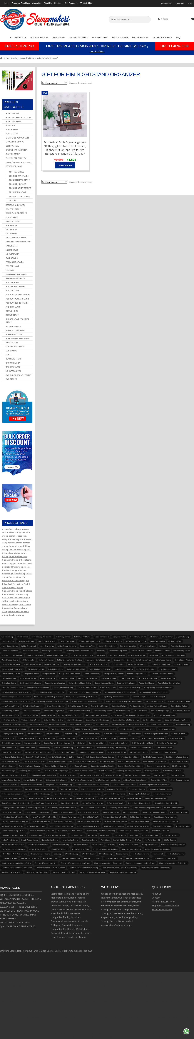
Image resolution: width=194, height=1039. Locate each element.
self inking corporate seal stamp (128, 771)
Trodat (12, 200)
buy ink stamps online (163, 747)
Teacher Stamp (122, 854)
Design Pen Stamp (17, 184)
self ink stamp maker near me (115, 821)
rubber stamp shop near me (155, 798)
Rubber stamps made (26, 738)
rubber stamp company (66, 646)
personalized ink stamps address (60, 798)
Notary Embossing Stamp (40, 854)
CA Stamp (57, 854)
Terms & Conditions (162, 909)
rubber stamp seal (28, 646)
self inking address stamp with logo (79, 650)
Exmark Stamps (13, 221)
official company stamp (77, 706)
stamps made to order (137, 724)
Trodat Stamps (13, 367)
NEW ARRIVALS (12, 250)
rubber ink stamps (162, 650)
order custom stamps (55, 706)
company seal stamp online (13, 669)
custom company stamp (90, 734)
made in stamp (44, 747)
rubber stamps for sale (148, 678)
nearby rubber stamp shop (57, 655)
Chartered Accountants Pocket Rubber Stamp (119, 867)
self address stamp (9, 678)
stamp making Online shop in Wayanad (17, 692)
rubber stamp (22, 594)
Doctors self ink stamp (60, 844)
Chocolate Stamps (15, 141)
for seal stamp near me (41, 821)
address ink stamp (183, 724)
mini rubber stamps (74, 720)
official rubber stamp (56, 724)
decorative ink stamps (68, 789)
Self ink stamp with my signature (14, 854)
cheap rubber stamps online (34, 761)
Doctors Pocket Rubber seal (38, 844)
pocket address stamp (12, 566)
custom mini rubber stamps (91, 775)
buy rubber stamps (108, 678)
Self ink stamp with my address (13, 849)
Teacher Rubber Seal (9, 858)
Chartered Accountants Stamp (165, 858)
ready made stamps (166, 729)
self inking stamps (63, 637)
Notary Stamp (12, 254)
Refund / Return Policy (163, 901)
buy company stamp (97, 743)
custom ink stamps (46, 660)
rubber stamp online (138, 637)
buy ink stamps (79, 743)
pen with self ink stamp (38, 849)
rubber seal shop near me (140, 817)
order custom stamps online (152, 738)
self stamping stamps (38, 729)
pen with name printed (60, 849)
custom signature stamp (160, 664)
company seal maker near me (13, 807)
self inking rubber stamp (47, 641)
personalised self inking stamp (13, 724)
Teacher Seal (158, 854)
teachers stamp (16, 615)
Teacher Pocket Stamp (113, 858)
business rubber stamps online (14, 775)
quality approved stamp (104, 683)
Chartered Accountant (17, 138)
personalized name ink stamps (14, 835)
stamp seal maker (68, 641)
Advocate (10, 125)
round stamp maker (128, 646)
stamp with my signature (131, 849)
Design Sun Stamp (17, 192)
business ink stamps (179, 734)
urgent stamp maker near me (139, 803)
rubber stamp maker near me (109, 798)
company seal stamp (26, 641)
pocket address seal (22, 563)
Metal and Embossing (16, 237)
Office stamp (25, 559)
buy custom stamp (30, 715)
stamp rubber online (179, 706)
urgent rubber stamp (10, 660)
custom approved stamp (63, 747)
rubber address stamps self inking (43, 775)
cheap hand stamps (137, 789)
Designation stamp (31, 674)
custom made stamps (136, 655)
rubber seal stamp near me (63, 812)
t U (158, 893)
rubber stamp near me (85, 798)
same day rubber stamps (114, 826)
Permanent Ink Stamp (16, 274)
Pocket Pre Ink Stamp (10, 840)
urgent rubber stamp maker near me (16, 803)
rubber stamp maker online (89, 641)
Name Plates (12, 246)
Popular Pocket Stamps (17, 299)
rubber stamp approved (76, 669)
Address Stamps (78, 37)
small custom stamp (175, 738)
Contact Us (36, 3)
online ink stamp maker (30, 720)
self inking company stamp (29, 771)
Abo (154, 893)
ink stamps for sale (151, 771)
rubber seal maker (168, 678)
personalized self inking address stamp (111, 747)
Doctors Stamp (13, 209)
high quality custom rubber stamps (100, 757)
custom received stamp (179, 761)
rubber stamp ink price (10, 710)
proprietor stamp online (11, 674)
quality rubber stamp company (91, 752)
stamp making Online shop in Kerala (158, 687)
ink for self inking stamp (137, 664)
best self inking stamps (160, 710)
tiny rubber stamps (84, 747)
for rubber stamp (137, 706)
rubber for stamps (82, 729)
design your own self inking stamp (58, 784)
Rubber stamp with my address (173, 844)
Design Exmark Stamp (19, 180)
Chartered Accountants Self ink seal (173, 863)
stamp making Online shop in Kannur (16, 697)
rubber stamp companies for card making (92, 784)
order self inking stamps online (177, 720)
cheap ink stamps (177, 775)
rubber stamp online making (104, 729)
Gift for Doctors (170, 840)
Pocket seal (105, 840)
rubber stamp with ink (181, 710)
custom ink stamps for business (137, 775)
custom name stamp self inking (14, 831)
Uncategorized (13, 371)
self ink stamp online (181, 650)
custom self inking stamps (141, 650)
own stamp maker (9, 747)
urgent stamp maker (67, 678)
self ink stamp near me (115, 803)
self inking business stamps (128, 761)
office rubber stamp (147, 646)
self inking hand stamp (138, 752)
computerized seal (18, 535)
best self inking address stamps (107, 780)
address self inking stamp (11, 752)
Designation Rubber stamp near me (122, 872)
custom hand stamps (99, 706)
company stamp (119, 637)
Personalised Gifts (15, 278)
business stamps (174, 641)
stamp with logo (17, 611)
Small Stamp (25, 604)
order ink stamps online (118, 743)
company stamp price (31, 710)
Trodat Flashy (13, 363)
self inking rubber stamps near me (15, 821)
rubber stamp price (87, 646)
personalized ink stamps (87, 678)
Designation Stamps (15, 205)
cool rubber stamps (53, 734)
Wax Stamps (11, 379)
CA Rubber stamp (71, 854)
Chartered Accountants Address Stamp (17, 867)
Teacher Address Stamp (71, 858)
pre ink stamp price (47, 678)
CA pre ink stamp (105, 854)
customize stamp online (145, 729)
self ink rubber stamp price (33, 706)
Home (6, 3)
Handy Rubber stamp (29, 840)
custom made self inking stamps (130, 766)
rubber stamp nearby (98, 664)
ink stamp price (102, 724)
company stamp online (11, 664)
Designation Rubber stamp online (92, 872)
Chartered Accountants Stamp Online (16, 863)
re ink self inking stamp (116, 752)
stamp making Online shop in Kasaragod (149, 697)
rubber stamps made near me (88, 826)
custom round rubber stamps (97, 720)
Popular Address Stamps (18, 294)
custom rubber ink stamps (55, 766)
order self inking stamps (11, 743)
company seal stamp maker (12, 734)
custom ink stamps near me (138, 826)
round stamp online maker (164, 715)
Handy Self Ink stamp (50, 840)
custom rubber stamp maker (161, 724)
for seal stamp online (154, 701)
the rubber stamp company (96, 715)
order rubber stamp (127, 678)
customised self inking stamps (80, 724)
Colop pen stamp (35, 835)
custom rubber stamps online (178, 701)
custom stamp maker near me (88, 821)
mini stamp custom (179, 766)
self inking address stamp (52, 650)
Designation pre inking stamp (64, 872)
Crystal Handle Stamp (16, 150)
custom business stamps (86, 687)
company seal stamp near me (115, 817)
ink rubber (163, 646)
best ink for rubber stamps (85, 761)
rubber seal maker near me (88, 812)
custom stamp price (159, 780)
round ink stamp (48, 715)
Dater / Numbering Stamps (18, 162)
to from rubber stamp (162, 794)
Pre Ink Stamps (13, 307)
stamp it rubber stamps (32, 780)
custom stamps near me (173, 807)
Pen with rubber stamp (122, 840)
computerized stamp (12, 542)
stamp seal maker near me (92, 803)
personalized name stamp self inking (100, 831)
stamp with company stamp (92, 789)
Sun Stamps (11, 350)
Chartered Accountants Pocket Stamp (83, 867)
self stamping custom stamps (154, 761)
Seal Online (7, 597)
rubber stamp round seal (137, 674)
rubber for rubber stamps (65, 752)
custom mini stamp (104, 771)
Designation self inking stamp (37, 872)
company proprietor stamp (62, 687)
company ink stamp (32, 743)
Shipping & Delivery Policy (165, 905)
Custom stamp (13, 154)
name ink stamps (183, 826)
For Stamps (11, 225)
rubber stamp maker (82, 637)
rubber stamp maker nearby (79, 710)
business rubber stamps (123, 669)
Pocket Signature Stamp (13, 573)
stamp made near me (91, 817)
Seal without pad (21, 597)
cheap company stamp (179, 780)
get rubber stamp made (152, 720)
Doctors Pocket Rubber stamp (13, 844)
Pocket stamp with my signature (105, 849)
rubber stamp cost (51, 664)
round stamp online (117, 655)
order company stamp (88, 738)
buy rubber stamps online (135, 641)
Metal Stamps (140, 37)
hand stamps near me (160, 831)
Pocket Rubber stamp (150, 835)
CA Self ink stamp (88, 854)
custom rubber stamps (113, 641)
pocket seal (21, 570)
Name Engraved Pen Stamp (18, 241)
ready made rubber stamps (30, 683)
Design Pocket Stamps (20, 188)
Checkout (58, 3)
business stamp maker (10, 715)
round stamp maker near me (165, 817)
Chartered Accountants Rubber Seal (108, 863)
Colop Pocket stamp (89, 840)
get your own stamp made (140, 747)
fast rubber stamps (34, 734)
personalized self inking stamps (97, 660)
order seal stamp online (53, 720)
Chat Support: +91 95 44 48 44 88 (78, 3)
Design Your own (14, 166)
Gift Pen (138, 840)
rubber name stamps (111, 812)
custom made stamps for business (87, 794)
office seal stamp (117, 664)
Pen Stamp (58, 37)
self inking (101, 655)
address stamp (14, 532)
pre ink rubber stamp (163, 660)
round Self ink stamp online (38, 687)
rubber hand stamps (67, 738)
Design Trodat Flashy (19, 196)
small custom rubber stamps (13, 798)
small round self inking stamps (56, 771)
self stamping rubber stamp (177, 757)
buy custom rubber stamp (12, 757)
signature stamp (10, 604)
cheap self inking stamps (114, 674)
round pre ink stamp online (12, 687)
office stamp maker (36, 724)
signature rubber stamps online (163, 752)
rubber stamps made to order (156, 734)
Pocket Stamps (39, 37)
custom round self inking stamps (57, 743)
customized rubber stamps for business (40, 789)
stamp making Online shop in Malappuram (51, 701)
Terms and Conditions (21, 3)
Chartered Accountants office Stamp (50, 867)
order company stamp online (116, 734)
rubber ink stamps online (11, 789)
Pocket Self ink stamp (170, 835)
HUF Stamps (11, 233)
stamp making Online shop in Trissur (48, 697)
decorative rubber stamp (146, 669)
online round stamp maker (12, 655)
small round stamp (108, 738)
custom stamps (8, 641)
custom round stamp (92, 674)
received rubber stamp (126, 683)
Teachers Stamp (13, 359)
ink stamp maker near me (69, 817)
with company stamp (68, 775)
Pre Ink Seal (17, 584)
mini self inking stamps (128, 738)
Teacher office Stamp (92, 858)
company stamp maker (118, 650)
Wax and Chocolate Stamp (18, 375)
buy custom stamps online (82, 771)
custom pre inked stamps (157, 706)
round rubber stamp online (169, 683)
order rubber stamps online (82, 655)
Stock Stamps (120, 37)
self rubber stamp (123, 710)
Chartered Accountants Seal (46, 863)
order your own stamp (116, 789)
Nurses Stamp (97, 844)
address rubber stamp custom (135, 780)
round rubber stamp (10, 646)
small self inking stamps (103, 710)
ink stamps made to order (139, 794)
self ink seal (153, 655)
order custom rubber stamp (128, 757)
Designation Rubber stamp (69, 674)
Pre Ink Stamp (25, 590)
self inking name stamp (36, 826)
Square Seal (7, 608)
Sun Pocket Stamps (15, 346)
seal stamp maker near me (119, 807)
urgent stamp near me (179, 812)
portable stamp (17, 580)
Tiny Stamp (133, 835)
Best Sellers (12, 133)
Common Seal (12, 146)
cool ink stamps (8, 738)
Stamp (5, 611)
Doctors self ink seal (80, 844)
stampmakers (116, 715)
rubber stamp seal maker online (14, 729)
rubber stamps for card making (69, 660)
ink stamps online (181, 664)
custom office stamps (46, 738)
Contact (156, 897)
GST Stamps (11, 229)
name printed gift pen (80, 849)
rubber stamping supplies (55, 683)
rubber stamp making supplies (102, 766)
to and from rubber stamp (81, 780)
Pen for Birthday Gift (152, 840)
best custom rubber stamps (56, 780)
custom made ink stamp (35, 757)
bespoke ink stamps (35, 798)
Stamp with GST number (128, 844)
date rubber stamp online (61, 729)
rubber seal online (119, 706)
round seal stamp (47, 646)
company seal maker (30, 650)
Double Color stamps (16, 213)
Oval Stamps (12, 258)
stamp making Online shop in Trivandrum (84, 692)
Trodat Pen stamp (77, 835)
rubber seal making (146, 683)
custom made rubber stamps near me (133, 831)
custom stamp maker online (80, 683)
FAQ (178, 37)
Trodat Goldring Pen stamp (56, 835)
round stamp (167, 637)
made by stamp (126, 729)
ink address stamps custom (12, 794)
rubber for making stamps (54, 710)
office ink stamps (8, 766)
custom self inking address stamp (38, 752)
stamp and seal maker (10, 706)
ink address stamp (107, 761)
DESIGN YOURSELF (162, 37)
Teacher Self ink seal (50, 858)
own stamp (136, 734)
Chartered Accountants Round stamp (155, 867)
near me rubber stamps (140, 821)
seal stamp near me (36, 807)
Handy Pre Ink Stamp (70, 840)
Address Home (12, 113)
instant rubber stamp (32, 664)
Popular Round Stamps (17, 303)
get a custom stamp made (142, 743)
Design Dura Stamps (18, 176)
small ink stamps (140, 710)
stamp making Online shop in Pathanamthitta (124, 701)
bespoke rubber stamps (11, 780)
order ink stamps (8, 771)
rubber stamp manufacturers (173, 655)
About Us (48, 3)
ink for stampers (118, 724)
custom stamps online (107, 646)
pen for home (12, 266)
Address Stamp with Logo (18, 117)
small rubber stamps (28, 678)
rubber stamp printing (183, 660)
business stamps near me (162, 826)
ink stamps (154, 637)
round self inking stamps (180, 646)
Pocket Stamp (12, 290)
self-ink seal (8, 601)
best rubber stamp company (30, 766)
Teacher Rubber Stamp (175, 854)
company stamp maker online (74, 664)
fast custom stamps (62, 794)
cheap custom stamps (78, 766)
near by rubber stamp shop (99, 669)
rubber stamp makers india (42, 637)
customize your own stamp (158, 766)
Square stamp (20, 608)
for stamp (22, 549)
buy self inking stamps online (69, 715)
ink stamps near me (131, 812)
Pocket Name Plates (15, 286)
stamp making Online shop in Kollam (16, 701)
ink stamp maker (28, 660)
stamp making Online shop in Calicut (153, 692)
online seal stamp (9, 683)
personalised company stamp (160, 789)
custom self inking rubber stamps (126, 720)
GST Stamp (111, 844)
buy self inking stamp (56, 757)
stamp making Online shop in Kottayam (81, 697)
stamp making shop (107, 687)
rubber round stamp (10, 720)
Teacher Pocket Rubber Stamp (137, 858)
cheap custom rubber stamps (124, 784)
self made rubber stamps (152, 757)
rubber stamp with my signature (157, 849)
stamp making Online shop (129, 687)
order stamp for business (166, 743)
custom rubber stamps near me (37, 812)
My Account (166, 3)
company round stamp (123, 660)
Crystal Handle (16, 172)
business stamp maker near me (61, 826)
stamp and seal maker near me (44, 817)
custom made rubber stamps (162, 674)
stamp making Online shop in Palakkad (87, 701)
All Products (18, 37)
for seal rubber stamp (168, 669)
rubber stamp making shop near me (147, 807)
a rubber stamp (71, 734)
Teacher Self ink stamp (29, 858)
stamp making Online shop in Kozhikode (120, 692)
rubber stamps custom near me (70, 831)
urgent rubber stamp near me (166, 803)
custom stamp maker (10, 650)
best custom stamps (113, 775)
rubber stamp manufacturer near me (62, 807)
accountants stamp (11, 529)
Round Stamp (99, 37)
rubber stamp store (101, 637)
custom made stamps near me (42, 831)
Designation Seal (48, 674)
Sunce (9, 354)
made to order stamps (10, 761)
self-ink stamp (21, 601)
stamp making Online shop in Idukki (115, 697)
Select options (65, 165)
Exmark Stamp (16, 546)
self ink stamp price (143, 660)
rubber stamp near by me (63, 821)
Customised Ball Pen (16, 158)
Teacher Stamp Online (140, 854)
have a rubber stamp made (31, 784)
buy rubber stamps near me (12, 826)
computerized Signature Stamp (17, 539)
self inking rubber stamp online (138, 715)
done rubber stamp (27, 747)
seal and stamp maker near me (154, 812)
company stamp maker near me (92, 807)
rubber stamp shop (157, 641)
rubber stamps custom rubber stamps (154, 784)
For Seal (13, 549)
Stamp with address (149, 844)
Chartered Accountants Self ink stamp (140, 863)
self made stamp (75, 757)
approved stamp (182, 637)
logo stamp (14, 553)
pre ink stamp (22, 637)
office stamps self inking (172, 771)
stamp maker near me (132, 798)
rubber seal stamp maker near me (15, 817)
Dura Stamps (12, 217)
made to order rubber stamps (38, 794)
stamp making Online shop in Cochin (50, 692)
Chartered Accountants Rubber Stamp (75, 863)
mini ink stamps (160, 775)
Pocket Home (12, 282)
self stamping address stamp (60, 761)
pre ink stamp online (35, 655)
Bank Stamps (12, 129)
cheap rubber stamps (36, 669)
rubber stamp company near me (165, 821)
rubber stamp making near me (45, 803)
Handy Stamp (120, 835)
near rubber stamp (55, 669)
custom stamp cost (9, 784)
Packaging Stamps (14, 262)
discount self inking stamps (114, 794)
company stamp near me (11, 812)
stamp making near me (70, 803)
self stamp (101, 650)
